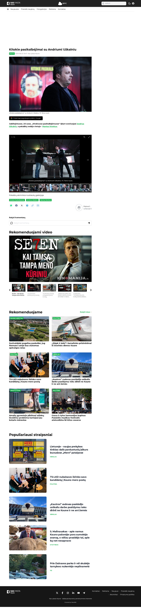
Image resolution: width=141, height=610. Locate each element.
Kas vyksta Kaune (34, 53)
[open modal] (133, 3)
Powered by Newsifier (70, 602)
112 (51, 570)
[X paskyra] (57, 593)
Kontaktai (61, 9)
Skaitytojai (15, 390)
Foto (12, 53)
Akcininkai (114, 594)
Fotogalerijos (42, 9)
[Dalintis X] (22, 205)
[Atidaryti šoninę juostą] (8, 9)
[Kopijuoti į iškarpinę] (32, 205)
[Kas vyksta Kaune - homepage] (15, 3)
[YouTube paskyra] (78, 593)
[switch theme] (129, 3)
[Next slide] (88, 160)
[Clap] (79, 207)
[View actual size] (84, 137)
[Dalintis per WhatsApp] (11, 205)
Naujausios (15, 9)
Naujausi (115, 591)
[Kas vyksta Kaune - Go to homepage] (15, 592)
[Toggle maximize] (89, 137)
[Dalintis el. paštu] (38, 205)
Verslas (56, 354)
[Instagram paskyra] (68, 593)
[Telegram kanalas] (84, 593)
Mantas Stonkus (49, 126)
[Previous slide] (13, 160)
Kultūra (56, 390)
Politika (56, 318)
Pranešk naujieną (27, 9)
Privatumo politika (127, 594)
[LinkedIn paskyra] (73, 593)
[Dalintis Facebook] (16, 205)
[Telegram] (27, 205)
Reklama (52, 9)
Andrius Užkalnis (32, 200)
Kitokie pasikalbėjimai (17, 200)
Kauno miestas (16, 318)
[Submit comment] (89, 223)
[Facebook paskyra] (62, 593)
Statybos (54, 545)
